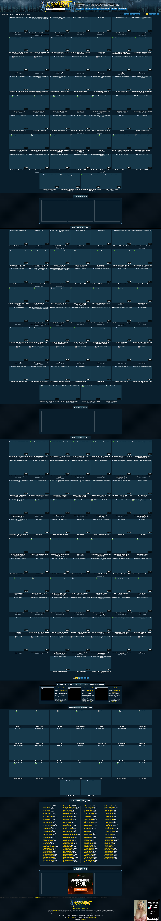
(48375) (49, 805)
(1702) (89, 815)
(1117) (48, 810)
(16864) (110, 842)
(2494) (110, 854)
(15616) (110, 812)
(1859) (50, 854)
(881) (110, 819)
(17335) (48, 839)
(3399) (110, 821)
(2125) (110, 816)
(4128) (49, 836)
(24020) (50, 858)
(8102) (110, 813)
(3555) (110, 855)
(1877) (90, 842)
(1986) (90, 837)
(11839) (70, 848)
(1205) (110, 827)
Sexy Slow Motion (60, 688)
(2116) (110, 840)
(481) (89, 834)
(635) (49, 815)
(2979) (88, 831)
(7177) (90, 821)
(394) (90, 813)
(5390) (110, 834)
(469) (68, 849)
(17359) (49, 812)
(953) (49, 852)
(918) (71, 834)
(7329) (111, 828)
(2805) (70, 842)
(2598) (110, 830)
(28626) (50, 825)
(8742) (49, 824)
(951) (70, 815)
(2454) (111, 824)
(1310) (48, 843)
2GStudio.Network (92, 917)
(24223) (48, 807)
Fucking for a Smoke (88, 688)
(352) (109, 846)
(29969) (110, 837)
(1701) (90, 822)
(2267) (89, 849)
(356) (109, 845)
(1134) (90, 857)
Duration (137, 14)
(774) (91, 860)
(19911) (69, 805)
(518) (110, 843)
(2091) (70, 843)
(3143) (70, 837)
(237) (110, 810)
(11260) (90, 825)
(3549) (69, 860)
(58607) (49, 830)
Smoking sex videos (58, 4)
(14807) (49, 813)
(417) (90, 818)
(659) (50, 848)
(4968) (49, 851)
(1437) (49, 821)
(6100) (90, 846)
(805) (69, 831)
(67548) (70, 854)
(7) (50, 857)
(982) (69, 828)
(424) (110, 858)
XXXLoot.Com (56, 910)
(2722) (49, 819)
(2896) (90, 843)
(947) (48, 861)
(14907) (69, 816)
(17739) (90, 828)
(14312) (90, 819)
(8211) (50, 860)
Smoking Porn (63, 690)
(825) (68, 812)
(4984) (110, 805)
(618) (68, 845)
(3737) (90, 858)
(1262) (110, 836)
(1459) (69, 827)
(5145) (69, 840)
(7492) (90, 816)
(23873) (49, 828)
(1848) (90, 805)
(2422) (49, 849)
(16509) (110, 822)
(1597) (90, 812)
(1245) (89, 840)
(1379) (48, 827)
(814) (49, 822)
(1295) (48, 842)
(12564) (70, 861)
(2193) (49, 816)
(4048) (90, 810)
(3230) (69, 846)
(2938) (49, 855)
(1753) (89, 830)
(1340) (89, 852)
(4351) (68, 818)
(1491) (49, 845)
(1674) (68, 822)
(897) (110, 808)
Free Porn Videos (76, 908)
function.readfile (37, 897)
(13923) (70, 808)
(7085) (90, 807)
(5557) (70, 813)
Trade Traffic (83, 919)
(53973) (49, 834)
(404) (48, 837)
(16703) (90, 854)
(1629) (69, 819)
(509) (89, 808)
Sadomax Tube (85, 908)
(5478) (110, 848)
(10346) (70, 857)
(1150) (110, 825)
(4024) (69, 851)
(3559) (110, 815)
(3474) (110, 818)
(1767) (110, 851)
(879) (90, 839)
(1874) (69, 836)
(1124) (110, 849)
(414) (110, 857)
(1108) (48, 808)
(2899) (110, 852)
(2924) (69, 833)
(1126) (69, 858)
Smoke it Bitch (113, 688)
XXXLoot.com (79, 3)
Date (132, 14)
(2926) (111, 831)
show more (59, 701)
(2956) (91, 848)
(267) (89, 836)
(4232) (71, 807)
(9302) (89, 855)
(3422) (90, 851)
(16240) (90, 861)
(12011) (111, 839)
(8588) (69, 852)
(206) (49, 840)
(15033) (92, 824)
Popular (127, 14)
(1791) (49, 831)
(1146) (69, 830)
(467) (69, 855)
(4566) (110, 807)
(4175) (68, 839)
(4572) (50, 818)
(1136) (49, 833)
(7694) (69, 821)
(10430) (70, 824)
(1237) (110, 833)
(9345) (69, 810)
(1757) (51, 846)
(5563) (89, 845)
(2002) (69, 825)
